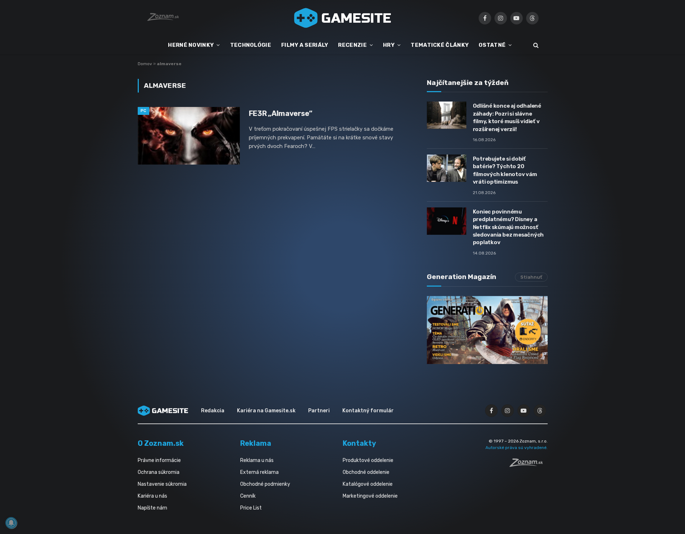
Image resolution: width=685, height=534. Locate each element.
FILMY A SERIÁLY (304, 45)
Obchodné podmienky (265, 484)
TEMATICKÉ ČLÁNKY (440, 45)
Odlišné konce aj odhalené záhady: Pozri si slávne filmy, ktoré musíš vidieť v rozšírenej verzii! (507, 117)
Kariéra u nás (152, 496)
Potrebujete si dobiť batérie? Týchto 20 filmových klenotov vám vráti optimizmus (505, 170)
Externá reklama (259, 472)
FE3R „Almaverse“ (280, 113)
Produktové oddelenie (368, 460)
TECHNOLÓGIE (250, 45)
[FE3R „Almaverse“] (189, 136)
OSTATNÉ (492, 45)
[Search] (535, 45)
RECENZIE (352, 45)
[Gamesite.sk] (342, 18)
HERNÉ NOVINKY (191, 45)
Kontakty (359, 443)
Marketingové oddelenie (370, 496)
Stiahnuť (531, 277)
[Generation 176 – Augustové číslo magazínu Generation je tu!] (487, 330)
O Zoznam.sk (161, 443)
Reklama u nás (257, 460)
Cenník (248, 496)
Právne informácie (159, 460)
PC (144, 110)
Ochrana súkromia (158, 472)
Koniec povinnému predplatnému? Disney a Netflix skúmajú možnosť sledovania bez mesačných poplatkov (508, 227)
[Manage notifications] (11, 523)
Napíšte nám (152, 508)
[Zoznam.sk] (529, 464)
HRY (388, 45)
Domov (145, 63)
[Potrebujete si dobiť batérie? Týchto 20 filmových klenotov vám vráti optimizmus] (446, 168)
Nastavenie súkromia (162, 484)
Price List (251, 508)
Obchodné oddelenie (366, 472)
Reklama (255, 443)
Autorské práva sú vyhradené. (516, 447)
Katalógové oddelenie (368, 484)
